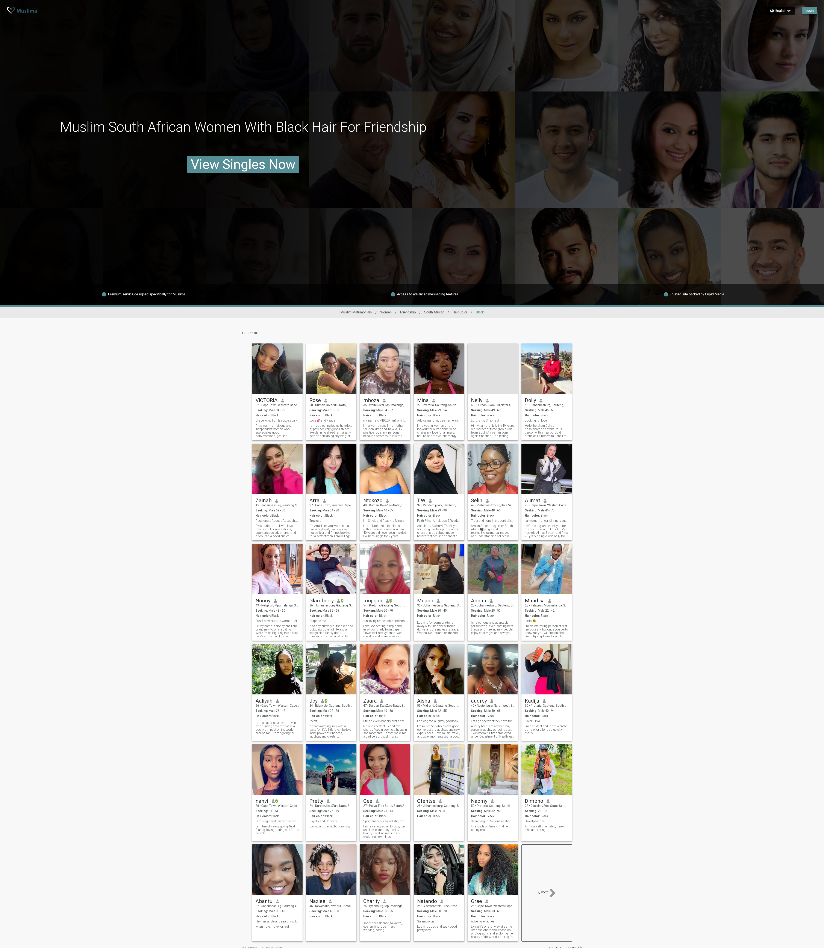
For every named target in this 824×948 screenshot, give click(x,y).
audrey (479, 701)
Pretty (316, 801)
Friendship (408, 312)
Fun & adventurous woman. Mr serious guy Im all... (277, 621)
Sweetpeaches (535, 821)
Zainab (264, 500)
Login (809, 11)
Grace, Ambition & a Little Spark (276, 420)
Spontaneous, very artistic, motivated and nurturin (385, 821)
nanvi (262, 801)
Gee (367, 801)
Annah (478, 601)
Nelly (476, 400)
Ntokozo (372, 500)
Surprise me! (317, 621)
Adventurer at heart (483, 921)
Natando (427, 901)
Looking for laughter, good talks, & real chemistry (439, 721)
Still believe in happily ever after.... (384, 721)
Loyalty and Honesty (323, 821)
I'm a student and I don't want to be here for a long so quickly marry (546, 729)
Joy (313, 701)
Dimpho (534, 801)
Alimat (532, 500)
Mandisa (535, 601)
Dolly (530, 400)
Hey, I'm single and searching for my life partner (277, 921)
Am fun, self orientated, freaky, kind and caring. (545, 828)
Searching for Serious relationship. (493, 821)
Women (386, 312)
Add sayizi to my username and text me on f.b (439, 420)
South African (434, 312)
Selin (476, 500)
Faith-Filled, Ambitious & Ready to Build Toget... (439, 520)
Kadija (532, 701)
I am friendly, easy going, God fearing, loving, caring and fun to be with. (277, 830)
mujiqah (372, 601)
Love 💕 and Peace (322, 420)
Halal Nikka (532, 721)
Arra (314, 500)
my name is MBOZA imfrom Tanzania (385, 420)
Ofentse (426, 801)
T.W (421, 500)
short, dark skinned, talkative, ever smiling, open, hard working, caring (382, 926)
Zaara (370, 701)
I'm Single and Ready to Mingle (383, 520)
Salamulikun (425, 921)
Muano (425, 601)
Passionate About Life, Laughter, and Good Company (277, 520)
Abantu (264, 901)
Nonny (263, 601)
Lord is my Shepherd (485, 420)
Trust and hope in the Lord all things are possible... (493, 520)
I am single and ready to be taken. (277, 821)
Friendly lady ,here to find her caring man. (490, 828)
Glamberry (321, 601)
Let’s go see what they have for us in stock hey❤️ (493, 721)
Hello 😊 (530, 621)
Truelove (315, 520)
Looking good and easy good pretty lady (437, 928)
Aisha (423, 701)
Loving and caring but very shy (329, 826)
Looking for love (536, 420)
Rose (315, 400)
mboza (371, 400)
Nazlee (317, 901)
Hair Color (460, 312)
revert (313, 721)
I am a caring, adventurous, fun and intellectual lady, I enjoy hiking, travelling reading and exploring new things (384, 831)
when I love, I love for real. (272, 926)
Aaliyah (264, 701)
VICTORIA (267, 400)
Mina (423, 400)
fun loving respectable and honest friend (385, 621)
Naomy (479, 801)
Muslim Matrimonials (356, 312)
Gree (476, 901)
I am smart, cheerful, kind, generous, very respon (546, 520)
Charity (371, 901)
